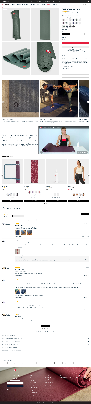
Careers (61, 379)
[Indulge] (17, 194)
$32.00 (69, 189)
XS (75, 197)
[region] (45, 181)
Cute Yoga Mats (58, 362)
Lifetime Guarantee (33, 392)
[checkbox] (41, 220)
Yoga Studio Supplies (68, 362)
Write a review (84, 214)
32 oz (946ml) (59, 197)
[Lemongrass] (58, 194)
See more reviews (45, 326)
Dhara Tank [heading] (69, 185)
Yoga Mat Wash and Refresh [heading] (50, 185)
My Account (32, 375)
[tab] (44, 203)
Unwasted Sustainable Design (65, 377)
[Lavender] (55, 194)
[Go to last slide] (3, 175)
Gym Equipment (48, 384)
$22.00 (3, 189)
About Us (62, 375)
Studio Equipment (48, 379)
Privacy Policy (52, 402)
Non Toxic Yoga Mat (13, 362)
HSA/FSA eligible (76, 47)
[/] (5, 4)
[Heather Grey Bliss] (14, 194)
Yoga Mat (5, 362)
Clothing (38, 4)
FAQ (30, 377)
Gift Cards (32, 394)
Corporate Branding (48, 380)
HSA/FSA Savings (33, 382)
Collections (43, 4)
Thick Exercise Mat (31, 362)
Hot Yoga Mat (22, 362)
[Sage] (7, 194)
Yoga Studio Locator (33, 387)
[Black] (10, 194)
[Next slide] (88, 102)
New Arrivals (50, 362)
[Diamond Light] (29, 192)
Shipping (31, 389)
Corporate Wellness (48, 385)
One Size (12, 197)
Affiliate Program (48, 375)
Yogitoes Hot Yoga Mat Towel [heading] (28, 185)
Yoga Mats (13, 4)
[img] (8, 224)
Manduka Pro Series (41, 362)
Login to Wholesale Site (80, 377)
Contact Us (32, 380)
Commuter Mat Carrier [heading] (5, 185)
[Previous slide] (3, 102)
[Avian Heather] (83, 194)
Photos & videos (40, 219)
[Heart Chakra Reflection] (39, 192)
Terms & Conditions (46, 402)
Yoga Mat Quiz (32, 385)
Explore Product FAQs (66, 68)
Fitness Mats (18, 4)
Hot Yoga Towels (25, 4)
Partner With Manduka (5, 1)
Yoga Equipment (32, 4)
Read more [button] (20, 247)
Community (55, 4)
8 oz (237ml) (54, 197)
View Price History (65, 39)
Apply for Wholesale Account (81, 375)
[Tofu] (74, 194)
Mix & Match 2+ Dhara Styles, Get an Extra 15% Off (45, 1)
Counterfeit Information (34, 395)
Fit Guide (31, 384)
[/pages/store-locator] (87, 4)
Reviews (31, 379)
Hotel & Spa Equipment (49, 382)
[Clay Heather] (77, 194)
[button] (31, 1)
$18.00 (47, 189)
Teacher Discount (48, 377)
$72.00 (25, 189)
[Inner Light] (33, 192)
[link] (66, 11)
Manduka (40, 402)
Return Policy (32, 390)
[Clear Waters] (36, 192)
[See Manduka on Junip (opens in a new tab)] (48, 328)
